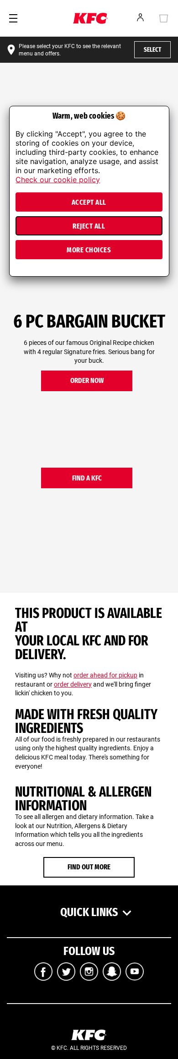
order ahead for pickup (105, 675)
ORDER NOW (87, 380)
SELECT (152, 50)
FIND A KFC (87, 478)
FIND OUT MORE (89, 866)
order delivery (73, 684)
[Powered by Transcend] (13, 272)
